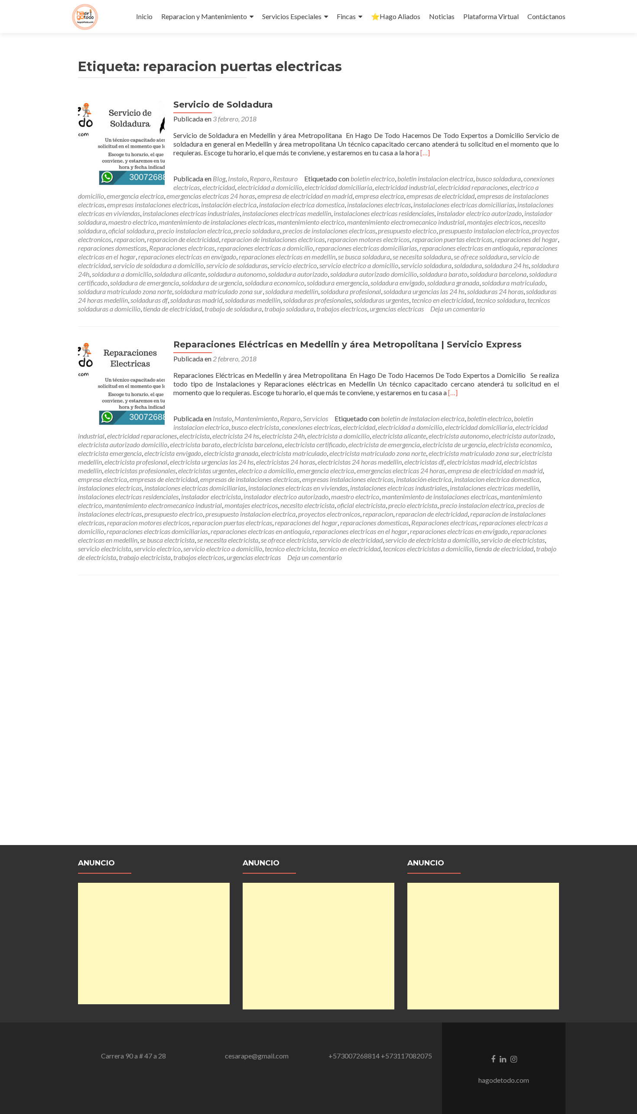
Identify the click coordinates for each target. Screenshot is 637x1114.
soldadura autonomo (237, 274)
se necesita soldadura (422, 256)
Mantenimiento (255, 418)
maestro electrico (132, 222)
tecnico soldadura (500, 300)
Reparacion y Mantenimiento (204, 16)
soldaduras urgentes (381, 300)
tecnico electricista (290, 548)
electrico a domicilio (266, 470)
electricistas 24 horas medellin (360, 462)
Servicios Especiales (292, 16)
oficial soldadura (131, 230)
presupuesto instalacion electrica (484, 230)
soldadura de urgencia (212, 282)
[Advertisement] (154, 943)
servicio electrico (293, 265)
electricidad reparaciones (472, 187)
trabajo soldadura (289, 309)
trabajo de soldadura (233, 309)
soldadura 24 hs (506, 265)
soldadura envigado (397, 282)
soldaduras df (149, 300)
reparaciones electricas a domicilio (265, 248)
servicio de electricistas (513, 540)
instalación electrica (229, 204)
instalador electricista (211, 496)
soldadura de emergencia (144, 282)
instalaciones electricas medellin (286, 213)
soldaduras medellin (252, 300)
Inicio (144, 16)
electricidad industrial (405, 187)
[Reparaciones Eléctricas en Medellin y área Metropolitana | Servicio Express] (121, 382)
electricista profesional (135, 462)
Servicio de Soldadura (223, 104)
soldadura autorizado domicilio (373, 274)
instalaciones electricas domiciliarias (464, 204)
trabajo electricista (145, 557)
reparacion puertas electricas (452, 239)
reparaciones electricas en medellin (287, 256)
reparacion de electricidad (183, 239)
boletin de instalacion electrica (423, 418)
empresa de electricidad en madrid (304, 196)
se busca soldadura (364, 256)
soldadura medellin (291, 291)
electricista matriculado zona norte (377, 453)
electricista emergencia (110, 453)
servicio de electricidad (351, 540)
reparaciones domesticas (112, 248)
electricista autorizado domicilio (122, 444)
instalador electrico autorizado (479, 213)
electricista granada (231, 453)
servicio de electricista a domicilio (431, 540)
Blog (219, 178)
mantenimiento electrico (310, 222)
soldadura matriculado (513, 282)
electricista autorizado (522, 436)
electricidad (218, 187)
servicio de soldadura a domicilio (158, 265)
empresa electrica (379, 196)
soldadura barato (443, 274)
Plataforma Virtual (491, 16)
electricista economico (519, 444)
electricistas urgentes (207, 470)
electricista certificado (315, 444)
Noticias (442, 16)
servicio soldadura (426, 265)
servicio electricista (104, 548)
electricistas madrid (474, 462)
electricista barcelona (252, 444)
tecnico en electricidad (442, 300)
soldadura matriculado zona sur (219, 291)
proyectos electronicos (329, 514)
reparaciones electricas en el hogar (359, 531)
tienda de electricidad (172, 309)
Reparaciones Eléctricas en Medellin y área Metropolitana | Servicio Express (347, 344)
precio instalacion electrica (194, 230)
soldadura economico (274, 282)
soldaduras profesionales (317, 300)
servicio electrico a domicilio (358, 265)
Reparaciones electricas (181, 248)
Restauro (285, 178)
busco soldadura (498, 178)
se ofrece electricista (289, 540)
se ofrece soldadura (480, 256)
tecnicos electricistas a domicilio (427, 548)
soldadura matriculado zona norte (125, 291)
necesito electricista (307, 505)
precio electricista (412, 505)
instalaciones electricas (379, 204)
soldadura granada (453, 282)
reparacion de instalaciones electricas (273, 239)
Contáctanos (546, 16)
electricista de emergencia (384, 444)
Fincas (346, 16)
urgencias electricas (397, 309)
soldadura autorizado (298, 274)
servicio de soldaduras (236, 265)
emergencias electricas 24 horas (210, 196)
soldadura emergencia (337, 282)
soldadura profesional (351, 291)
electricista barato (195, 444)
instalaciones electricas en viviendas (298, 488)
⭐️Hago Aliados (395, 16)
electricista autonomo (459, 436)
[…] (425, 152)
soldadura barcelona (498, 274)
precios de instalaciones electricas (329, 230)
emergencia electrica (135, 196)
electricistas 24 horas (285, 462)
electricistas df (424, 462)
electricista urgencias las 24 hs (212, 462)
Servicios (315, 418)
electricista (194, 436)
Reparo (260, 178)
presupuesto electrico (407, 230)
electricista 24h (283, 436)
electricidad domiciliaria (338, 187)
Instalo (237, 178)
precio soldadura (257, 230)
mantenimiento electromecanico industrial (406, 222)
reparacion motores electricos (368, 239)
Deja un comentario (457, 309)
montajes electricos (493, 222)
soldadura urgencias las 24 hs (424, 291)
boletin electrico (373, 178)
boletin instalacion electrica (435, 178)
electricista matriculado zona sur (474, 453)
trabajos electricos (341, 309)
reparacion (129, 239)
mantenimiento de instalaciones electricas (216, 222)
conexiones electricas (311, 427)
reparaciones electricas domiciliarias (366, 248)
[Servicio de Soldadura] (121, 142)
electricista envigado (172, 453)
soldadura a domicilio (122, 274)
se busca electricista (167, 540)
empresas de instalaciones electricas (249, 479)
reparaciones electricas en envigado (187, 256)
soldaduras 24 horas (495, 291)
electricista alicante (399, 436)
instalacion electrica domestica (301, 204)
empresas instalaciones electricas (152, 204)
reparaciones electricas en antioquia (469, 248)
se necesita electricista (227, 540)
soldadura (468, 265)
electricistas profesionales (140, 470)
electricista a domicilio (338, 436)
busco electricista (255, 427)
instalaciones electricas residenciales (384, 213)
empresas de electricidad (440, 196)
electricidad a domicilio (269, 187)
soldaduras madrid (196, 300)
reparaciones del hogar (526, 239)
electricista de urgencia (454, 444)
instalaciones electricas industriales (191, 213)
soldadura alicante (179, 274)
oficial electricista (361, 505)
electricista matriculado (294, 453)
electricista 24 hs (235, 436)
